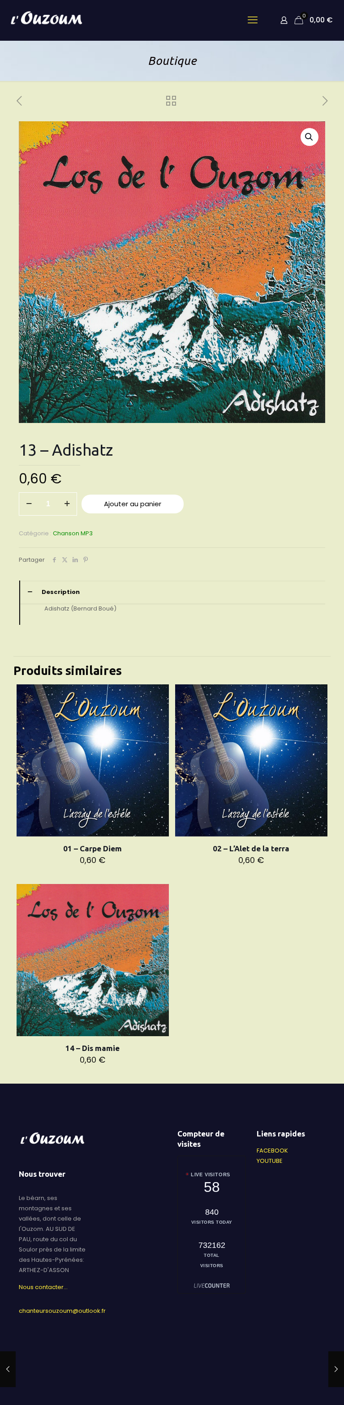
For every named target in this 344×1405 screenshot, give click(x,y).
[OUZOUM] (47, 20)
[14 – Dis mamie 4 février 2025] (336, 1369)
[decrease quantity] (29, 504)
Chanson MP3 (73, 533)
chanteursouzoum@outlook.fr (62, 1311)
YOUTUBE (270, 1161)
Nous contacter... (43, 1287)
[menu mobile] (252, 20)
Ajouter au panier (132, 503)
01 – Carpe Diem (92, 848)
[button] (309, 137)
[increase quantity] (67, 504)
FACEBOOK (272, 1150)
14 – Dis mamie (92, 1048)
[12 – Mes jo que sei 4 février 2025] (8, 1369)
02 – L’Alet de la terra (251, 848)
